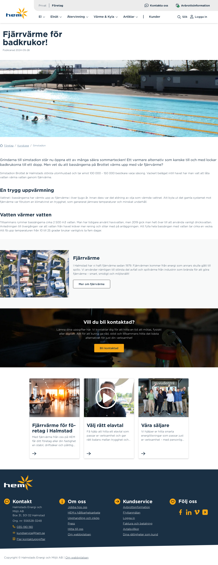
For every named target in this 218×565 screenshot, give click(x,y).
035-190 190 (25, 527)
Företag (57, 5)
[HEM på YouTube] (205, 512)
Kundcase (23, 145)
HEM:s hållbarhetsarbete (84, 512)
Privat (42, 5)
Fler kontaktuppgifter (31, 539)
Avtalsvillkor (131, 529)
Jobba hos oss (77, 507)
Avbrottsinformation (195, 5)
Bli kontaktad (109, 348)
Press (71, 523)
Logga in (129, 518)
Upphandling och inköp (83, 518)
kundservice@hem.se (31, 533)
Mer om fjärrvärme (92, 284)
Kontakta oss (159, 5)
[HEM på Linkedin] (188, 512)
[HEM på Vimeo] (197, 512)
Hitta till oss (75, 529)
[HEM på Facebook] (180, 512)
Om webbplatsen (79, 534)
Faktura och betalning (137, 523)
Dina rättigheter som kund (140, 534)
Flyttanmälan (131, 512)
